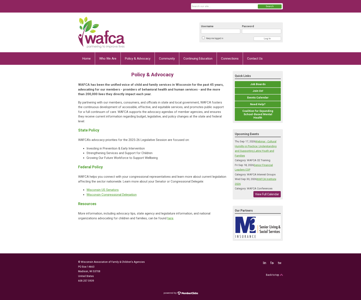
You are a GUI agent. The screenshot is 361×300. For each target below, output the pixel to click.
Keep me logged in (214, 38)
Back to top (273, 274)
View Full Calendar (267, 194)
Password (248, 26)
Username (207, 26)
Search (270, 6)
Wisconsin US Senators (102, 190)
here (170, 218)
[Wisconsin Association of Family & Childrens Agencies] (119, 32)
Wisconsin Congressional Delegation (111, 195)
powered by (170, 293)
